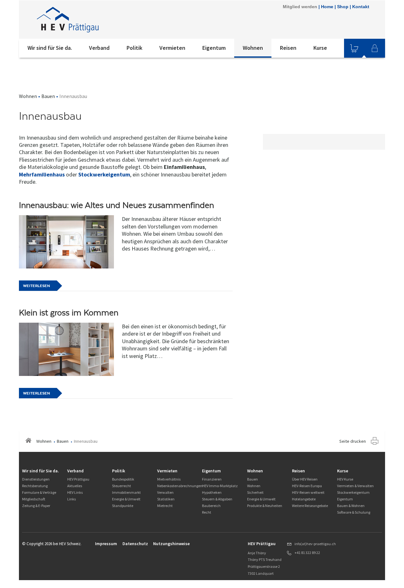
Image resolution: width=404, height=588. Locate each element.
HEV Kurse (345, 479)
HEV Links (75, 492)
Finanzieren (212, 479)
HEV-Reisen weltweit (308, 492)
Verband (99, 47)
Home (327, 6)
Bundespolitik (123, 479)
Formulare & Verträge (39, 492)
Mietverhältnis (169, 479)
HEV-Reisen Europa (307, 485)
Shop (342, 6)
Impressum (106, 543)
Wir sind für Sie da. (49, 47)
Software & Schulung (353, 512)
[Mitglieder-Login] (374, 48)
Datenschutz (135, 543)
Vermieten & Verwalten (355, 485)
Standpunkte (122, 505)
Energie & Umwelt (126, 499)
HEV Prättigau (78, 479)
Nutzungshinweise (171, 543)
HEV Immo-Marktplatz (220, 485)
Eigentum (214, 47)
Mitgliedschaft (33, 499)
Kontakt (360, 6)
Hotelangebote (304, 499)
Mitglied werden (300, 6)
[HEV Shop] (354, 48)
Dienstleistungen (36, 479)
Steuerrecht (121, 485)
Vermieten (172, 47)
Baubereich (211, 505)
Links (71, 499)
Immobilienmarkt (126, 492)
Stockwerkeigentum (104, 174)
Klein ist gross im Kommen (68, 312)
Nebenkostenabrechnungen (179, 485)
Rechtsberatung (35, 485)
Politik (134, 47)
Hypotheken (212, 492)
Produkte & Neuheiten (264, 505)
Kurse (320, 47)
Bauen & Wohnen (351, 505)
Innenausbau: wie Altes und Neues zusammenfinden (116, 205)
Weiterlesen (36, 286)
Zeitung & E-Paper (36, 505)
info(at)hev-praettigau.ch (315, 543)
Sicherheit (255, 492)
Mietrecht (165, 505)
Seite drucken (352, 441)
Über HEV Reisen (305, 479)
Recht (206, 512)
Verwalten (165, 492)
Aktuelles (74, 485)
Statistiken (166, 499)
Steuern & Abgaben (217, 499)
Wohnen (253, 47)
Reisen (288, 47)
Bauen (48, 96)
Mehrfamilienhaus (42, 174)
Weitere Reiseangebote (310, 505)
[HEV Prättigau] (104, 19)
